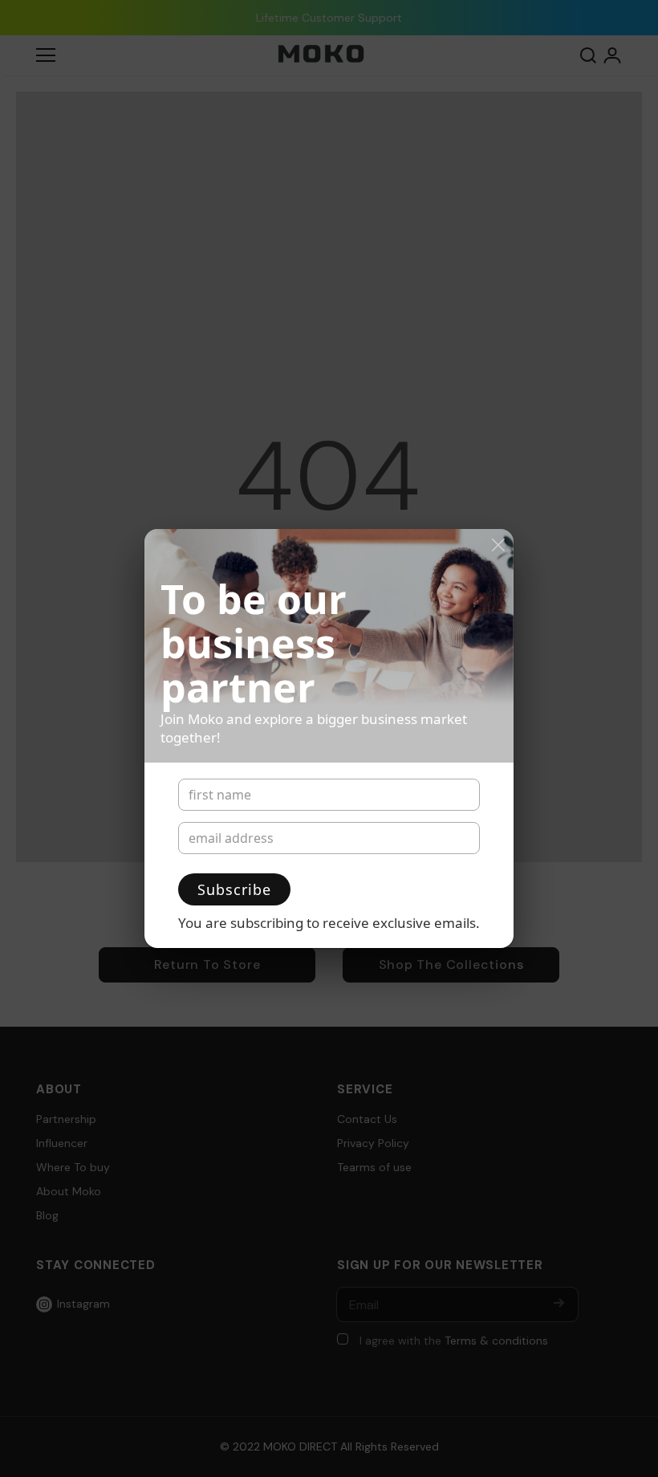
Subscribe (234, 889)
